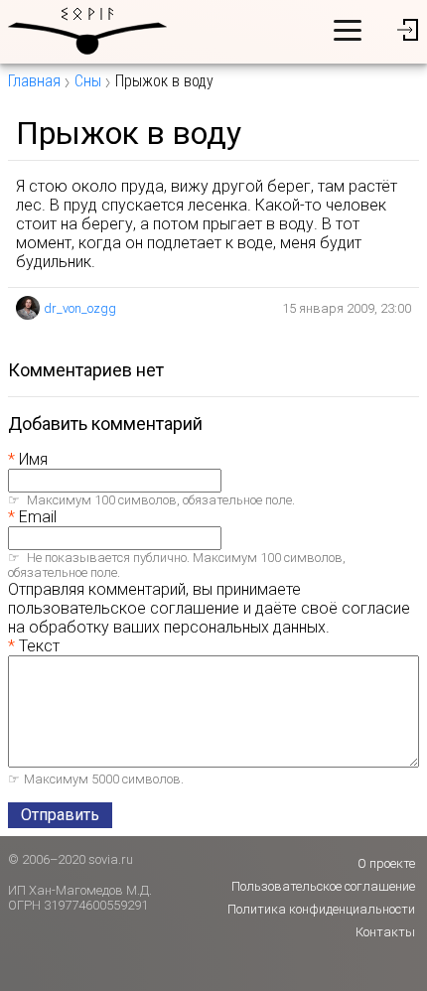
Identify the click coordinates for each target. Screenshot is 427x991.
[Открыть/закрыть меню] (347, 30)
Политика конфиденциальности (321, 909)
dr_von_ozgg (80, 308)
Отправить (60, 814)
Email (38, 516)
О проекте (386, 863)
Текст (39, 646)
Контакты (385, 931)
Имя (33, 459)
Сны (87, 80)
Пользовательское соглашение (323, 886)
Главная (34, 80)
